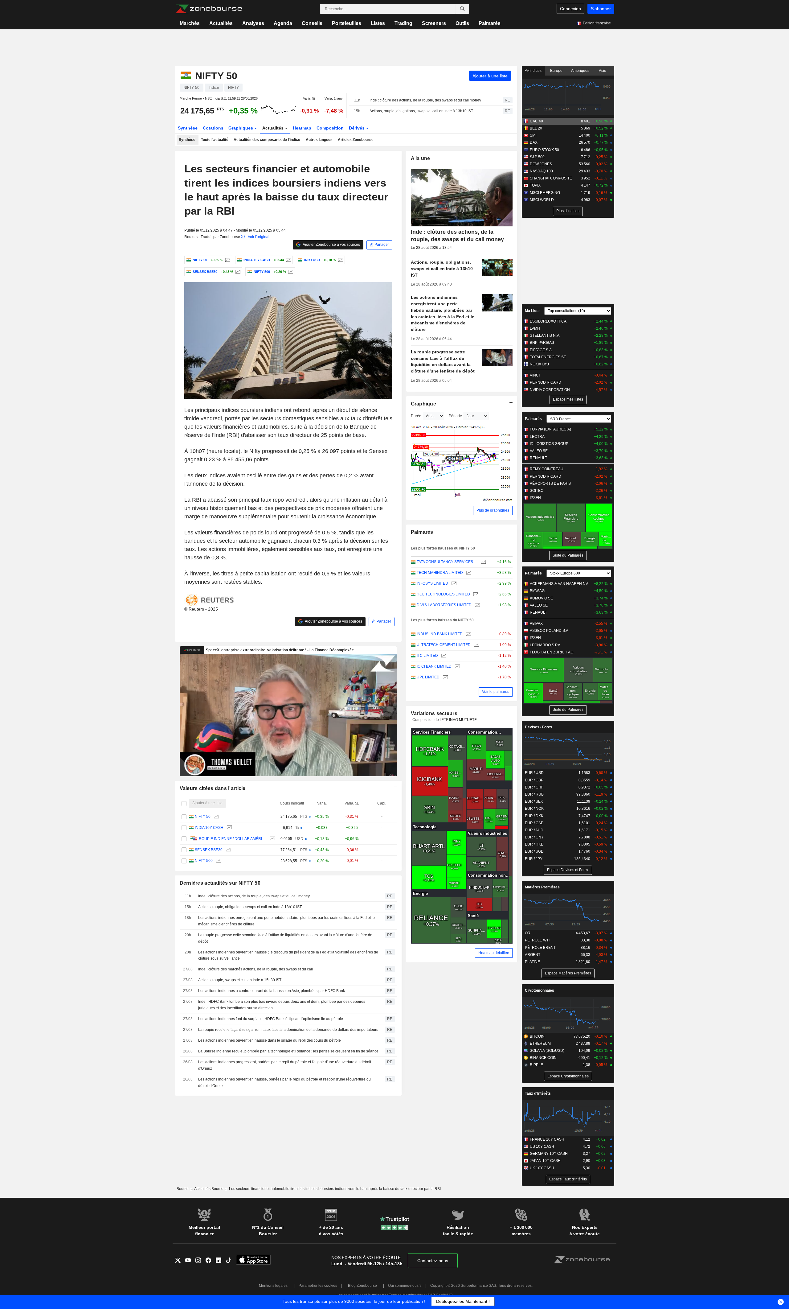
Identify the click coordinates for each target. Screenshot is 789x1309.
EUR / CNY (534, 837)
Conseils (312, 23)
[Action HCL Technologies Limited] (475, 594)
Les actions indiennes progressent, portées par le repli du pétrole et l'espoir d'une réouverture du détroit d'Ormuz (284, 1065)
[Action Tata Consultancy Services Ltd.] (482, 562)
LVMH (535, 328)
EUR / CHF (534, 787)
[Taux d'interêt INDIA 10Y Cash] (287, 259)
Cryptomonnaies (539, 990)
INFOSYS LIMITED (432, 583)
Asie (602, 70)
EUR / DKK (534, 816)
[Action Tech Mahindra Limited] (468, 573)
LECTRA (537, 436)
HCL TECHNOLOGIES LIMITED (443, 594)
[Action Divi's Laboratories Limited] (476, 605)
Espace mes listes (568, 399)
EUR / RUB (534, 794)
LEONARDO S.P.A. (545, 645)
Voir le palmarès (495, 691)
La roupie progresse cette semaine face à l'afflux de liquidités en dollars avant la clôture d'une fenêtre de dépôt (285, 938)
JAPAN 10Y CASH (545, 1161)
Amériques (580, 70)
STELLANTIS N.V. (545, 335)
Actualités (221, 23)
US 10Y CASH (542, 1146)
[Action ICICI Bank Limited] (456, 666)
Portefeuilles (346, 23)
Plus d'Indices (567, 211)
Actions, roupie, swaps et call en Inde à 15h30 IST (239, 980)
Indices (535, 70)
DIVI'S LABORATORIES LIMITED (444, 605)
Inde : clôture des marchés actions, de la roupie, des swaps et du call (255, 969)
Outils (462, 23)
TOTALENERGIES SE (548, 357)
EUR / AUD (534, 830)
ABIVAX (536, 623)
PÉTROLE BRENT (540, 947)
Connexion (570, 8)
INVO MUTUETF (462, 720)
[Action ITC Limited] (443, 655)
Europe (556, 70)
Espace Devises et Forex (568, 870)
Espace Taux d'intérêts (568, 1179)
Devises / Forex (538, 727)
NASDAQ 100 (541, 171)
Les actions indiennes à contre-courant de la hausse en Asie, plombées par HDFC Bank (271, 991)
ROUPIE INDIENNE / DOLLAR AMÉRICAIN (233, 839)
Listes (378, 23)
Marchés (190, 23)
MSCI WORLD (542, 200)
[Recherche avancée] (462, 9)
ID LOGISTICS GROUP (549, 444)
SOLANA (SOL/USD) (547, 1050)
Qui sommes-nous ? (405, 1285)
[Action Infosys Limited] (453, 583)
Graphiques (241, 128)
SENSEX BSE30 (209, 850)
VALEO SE (539, 451)
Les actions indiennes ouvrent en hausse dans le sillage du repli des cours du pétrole (269, 1040)
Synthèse (188, 128)
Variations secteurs (434, 713)
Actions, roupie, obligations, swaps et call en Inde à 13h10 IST (421, 111)
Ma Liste (532, 311)
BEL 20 (536, 128)
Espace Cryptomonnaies (568, 1076)
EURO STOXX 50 (544, 150)
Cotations (213, 128)
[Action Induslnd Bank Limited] (467, 634)
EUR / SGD (534, 851)
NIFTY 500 (204, 860)
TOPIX (535, 185)
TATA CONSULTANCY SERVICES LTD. (447, 562)
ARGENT (532, 955)
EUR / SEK (534, 801)
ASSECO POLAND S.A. (549, 630)
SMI (533, 135)
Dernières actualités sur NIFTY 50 (220, 883)
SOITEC (536, 490)
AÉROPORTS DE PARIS (550, 483)
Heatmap (302, 128)
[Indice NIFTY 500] (290, 271)
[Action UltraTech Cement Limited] (475, 645)
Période (455, 416)
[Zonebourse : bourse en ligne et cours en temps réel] (209, 9)
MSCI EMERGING (545, 193)
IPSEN (535, 498)
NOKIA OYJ (539, 364)
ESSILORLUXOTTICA (548, 321)
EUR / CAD (534, 823)
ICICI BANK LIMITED (434, 666)
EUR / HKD (534, 844)
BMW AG (537, 591)
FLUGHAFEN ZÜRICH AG (551, 652)
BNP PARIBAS (542, 342)
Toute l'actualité (214, 140)
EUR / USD (534, 773)
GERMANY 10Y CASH (549, 1153)
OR (527, 933)
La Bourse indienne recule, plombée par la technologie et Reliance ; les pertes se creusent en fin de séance (288, 1051)
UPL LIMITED (428, 677)
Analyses (253, 23)
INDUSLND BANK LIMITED (440, 634)
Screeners (434, 23)
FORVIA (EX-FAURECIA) (550, 429)
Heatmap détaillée (493, 953)
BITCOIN (537, 1036)
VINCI (535, 375)
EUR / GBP (534, 780)
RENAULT (538, 458)
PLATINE (532, 962)
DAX (534, 142)
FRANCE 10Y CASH (547, 1139)
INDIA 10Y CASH (209, 827)
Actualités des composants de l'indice (267, 140)
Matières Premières (542, 887)
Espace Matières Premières (568, 973)
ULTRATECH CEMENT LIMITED (444, 645)
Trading (403, 23)
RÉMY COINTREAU (546, 469)
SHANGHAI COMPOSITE (551, 178)
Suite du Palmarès (568, 555)
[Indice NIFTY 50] (227, 259)
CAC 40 (536, 121)
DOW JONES (541, 164)
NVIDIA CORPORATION (550, 390)
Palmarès (490, 23)
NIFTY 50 (203, 816)
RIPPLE (536, 1065)
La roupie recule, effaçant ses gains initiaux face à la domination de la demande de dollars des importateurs (288, 1029)
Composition (330, 128)
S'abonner (601, 8)
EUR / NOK (534, 808)
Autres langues (319, 140)
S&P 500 (537, 157)
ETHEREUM (540, 1043)
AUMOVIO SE (541, 598)
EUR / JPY (533, 859)
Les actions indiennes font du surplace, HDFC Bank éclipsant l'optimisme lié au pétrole (270, 1019)
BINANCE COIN (543, 1058)
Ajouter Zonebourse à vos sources (331, 244)
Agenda (283, 23)
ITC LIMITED (427, 655)
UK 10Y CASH (542, 1168)
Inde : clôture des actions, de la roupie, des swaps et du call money (425, 100)
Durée (416, 416)
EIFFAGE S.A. (541, 350)
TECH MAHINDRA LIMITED (440, 572)
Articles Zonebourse (356, 140)
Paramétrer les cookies (318, 1285)
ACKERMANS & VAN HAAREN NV (559, 584)
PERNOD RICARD (545, 382)
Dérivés (357, 128)
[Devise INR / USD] (340, 259)
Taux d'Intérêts (538, 1093)
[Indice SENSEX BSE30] (237, 271)
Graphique (423, 403)
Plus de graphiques (492, 510)
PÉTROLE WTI (537, 940)
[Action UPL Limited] (444, 677)
